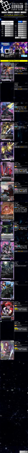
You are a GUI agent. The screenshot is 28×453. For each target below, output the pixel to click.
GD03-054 (15, 63)
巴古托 (15, 283)
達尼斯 (15, 223)
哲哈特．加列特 (20, 73)
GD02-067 (15, 281)
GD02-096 (15, 301)
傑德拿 (15, 64)
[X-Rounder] (18, 164)
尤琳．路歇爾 (16, 204)
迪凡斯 (15, 123)
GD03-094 (15, 162)
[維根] (15, 65)
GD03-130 (15, 222)
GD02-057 (15, 241)
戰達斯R (15, 104)
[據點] (17, 224)
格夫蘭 (15, 263)
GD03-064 (15, 122)
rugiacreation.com (21, 15)
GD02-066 (15, 261)
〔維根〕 (20, 69)
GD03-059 (15, 102)
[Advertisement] (14, 374)
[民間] (15, 205)
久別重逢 (16, 203)
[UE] (15, 85)
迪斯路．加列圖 (20, 251)
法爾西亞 (16, 84)
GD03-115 (15, 202)
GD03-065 (15, 142)
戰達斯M (16, 143)
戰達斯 (15, 243)
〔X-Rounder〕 (20, 68)
